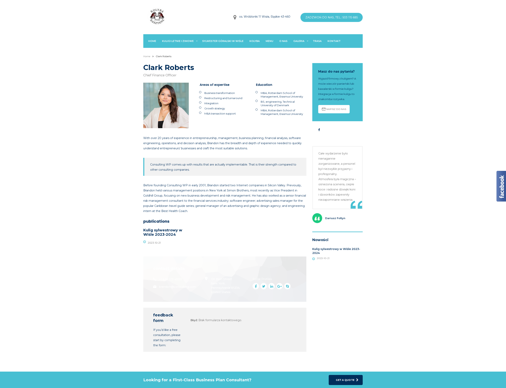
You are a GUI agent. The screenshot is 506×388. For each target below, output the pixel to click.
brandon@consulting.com (177, 287)
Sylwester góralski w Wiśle (223, 41)
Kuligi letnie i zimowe (178, 41)
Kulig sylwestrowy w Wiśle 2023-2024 (162, 232)
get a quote (345, 380)
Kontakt (334, 41)
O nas (283, 41)
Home (152, 41)
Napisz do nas (336, 109)
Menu (269, 41)
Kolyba (254, 41)
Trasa (317, 41)
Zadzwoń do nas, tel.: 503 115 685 (331, 17)
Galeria (298, 41)
